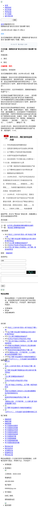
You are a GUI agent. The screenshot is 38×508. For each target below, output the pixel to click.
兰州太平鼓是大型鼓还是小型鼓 (20, 245)
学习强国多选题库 (11, 425)
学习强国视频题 (10, 438)
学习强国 (8, 14)
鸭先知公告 (9, 455)
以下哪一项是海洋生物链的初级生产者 (19, 166)
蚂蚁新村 (8, 7)
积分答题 (8, 10)
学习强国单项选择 (11, 434)
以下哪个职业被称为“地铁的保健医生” (22, 357)
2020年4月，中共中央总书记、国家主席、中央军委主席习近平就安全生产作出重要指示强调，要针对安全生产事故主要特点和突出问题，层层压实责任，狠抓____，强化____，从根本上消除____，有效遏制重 (18, 201)
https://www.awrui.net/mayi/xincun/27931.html (16, 222)
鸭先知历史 (9, 448)
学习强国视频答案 (11, 440)
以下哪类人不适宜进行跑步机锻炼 (17, 152)
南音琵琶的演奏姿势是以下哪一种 (20, 350)
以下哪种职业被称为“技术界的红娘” (18, 170)
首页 (6, 5)
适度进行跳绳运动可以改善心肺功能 (18, 148)
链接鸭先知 (9, 453)
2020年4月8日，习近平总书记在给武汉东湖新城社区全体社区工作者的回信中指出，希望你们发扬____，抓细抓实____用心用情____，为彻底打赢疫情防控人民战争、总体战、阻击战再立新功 (19, 184)
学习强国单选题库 (11, 432)
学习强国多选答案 (11, 428)
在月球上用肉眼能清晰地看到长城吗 (20, 225)
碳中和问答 (9, 16)
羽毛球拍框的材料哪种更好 (15, 145)
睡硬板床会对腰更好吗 (13, 173)
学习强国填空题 (10, 436)
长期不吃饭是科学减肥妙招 (15, 155)
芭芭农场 (8, 12)
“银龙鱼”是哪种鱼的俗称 (16, 227)
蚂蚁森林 (8, 423)
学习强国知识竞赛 (11, 430)
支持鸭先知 (9, 450)
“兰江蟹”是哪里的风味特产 (18, 243)
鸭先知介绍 (9, 446)
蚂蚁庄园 (8, 421)
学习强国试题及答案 (12, 442)
